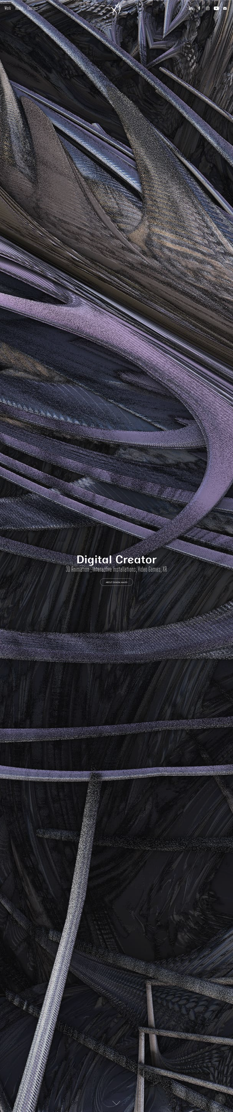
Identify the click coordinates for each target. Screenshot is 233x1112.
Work (8, 8)
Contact (32, 8)
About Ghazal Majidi (116, 582)
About (19, 8)
